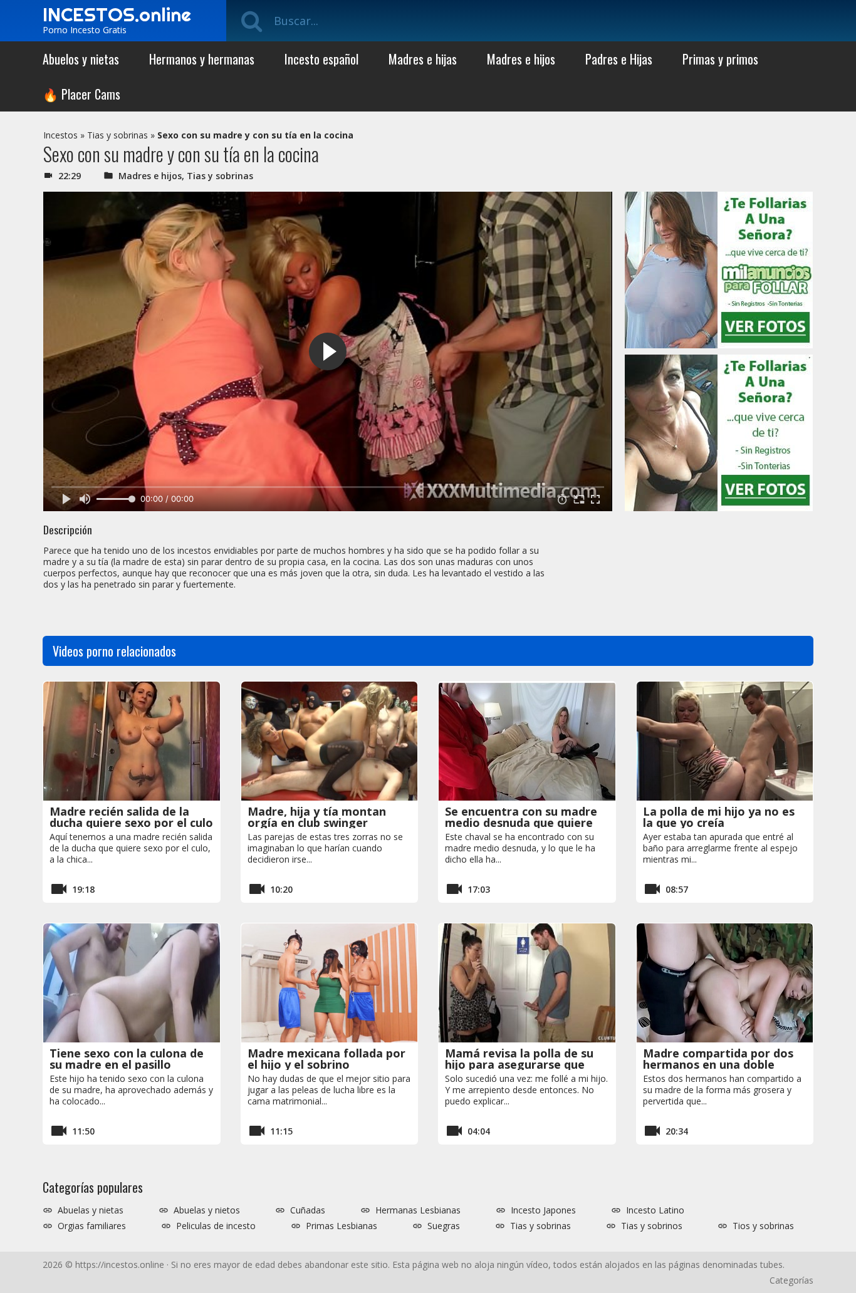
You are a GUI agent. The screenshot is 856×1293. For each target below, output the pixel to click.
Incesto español (321, 58)
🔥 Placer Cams (81, 94)
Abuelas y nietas (90, 1210)
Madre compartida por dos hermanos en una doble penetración (718, 1064)
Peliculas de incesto (216, 1226)
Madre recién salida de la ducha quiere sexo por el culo (131, 817)
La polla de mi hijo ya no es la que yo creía (719, 817)
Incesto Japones (543, 1210)
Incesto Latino (655, 1210)
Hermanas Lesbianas (418, 1210)
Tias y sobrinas (117, 135)
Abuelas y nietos (207, 1210)
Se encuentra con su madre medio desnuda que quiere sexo (521, 822)
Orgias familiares (92, 1226)
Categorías (791, 1280)
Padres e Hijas (618, 58)
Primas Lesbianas (341, 1226)
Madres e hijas (423, 58)
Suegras (443, 1226)
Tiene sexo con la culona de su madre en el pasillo (127, 1059)
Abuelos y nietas (81, 58)
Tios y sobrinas (763, 1226)
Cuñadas (307, 1210)
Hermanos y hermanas (201, 58)
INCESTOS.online (117, 14)
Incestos (60, 135)
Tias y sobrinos (651, 1226)
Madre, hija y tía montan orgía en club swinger (317, 817)
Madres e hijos (521, 58)
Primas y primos (720, 58)
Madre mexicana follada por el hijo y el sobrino (326, 1059)
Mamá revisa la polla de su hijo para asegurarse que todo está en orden (519, 1064)
